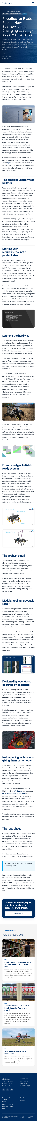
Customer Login (25, 1085)
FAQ (3, 1109)
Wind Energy (24, 1081)
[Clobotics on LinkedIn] (7, 1089)
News (4, 1101)
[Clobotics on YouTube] (11, 1089)
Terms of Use (31, 1116)
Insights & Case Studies (7, 1098)
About (22, 1098)
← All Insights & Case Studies (11, 11)
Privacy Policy (22, 1116)
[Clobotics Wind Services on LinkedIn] (3, 1089)
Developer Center (7, 1106)
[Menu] (33, 2)
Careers (22, 1100)
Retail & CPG (24, 1083)
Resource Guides (7, 1104)
